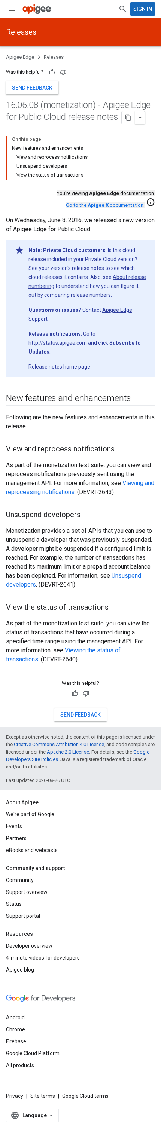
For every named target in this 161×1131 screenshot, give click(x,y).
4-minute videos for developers (43, 958)
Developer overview (29, 946)
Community (20, 880)
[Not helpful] (63, 72)
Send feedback (32, 88)
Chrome (15, 1029)
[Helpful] (52, 72)
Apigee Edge (20, 57)
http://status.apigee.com (57, 343)
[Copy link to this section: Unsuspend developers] (87, 515)
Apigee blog (20, 970)
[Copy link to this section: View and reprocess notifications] (122, 449)
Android (15, 1017)
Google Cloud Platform (33, 1053)
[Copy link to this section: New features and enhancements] (138, 398)
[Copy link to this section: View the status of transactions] (116, 607)
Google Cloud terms (85, 1096)
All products (20, 1065)
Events (14, 826)
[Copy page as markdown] (128, 117)
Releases (21, 32)
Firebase (16, 1041)
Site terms (42, 1096)
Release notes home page (59, 367)
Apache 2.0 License (68, 752)
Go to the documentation (104, 205)
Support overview (27, 892)
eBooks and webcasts (32, 850)
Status (14, 904)
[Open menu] (11, 9)
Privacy (14, 1096)
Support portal (23, 916)
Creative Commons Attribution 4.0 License (59, 744)
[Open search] (122, 8)
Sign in (142, 9)
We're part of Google (30, 814)
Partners (16, 838)
